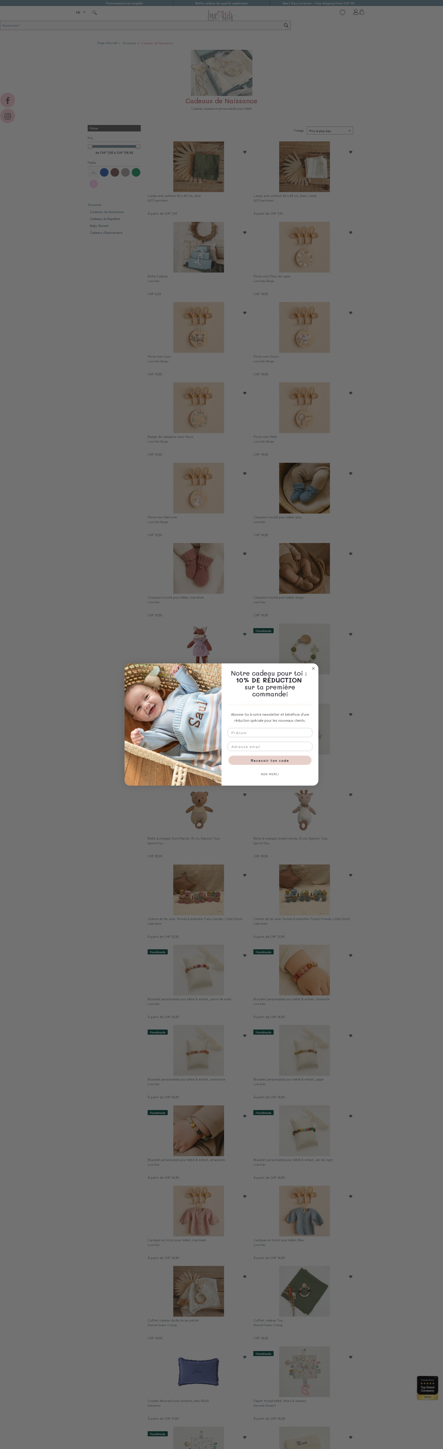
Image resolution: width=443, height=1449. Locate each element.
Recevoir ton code (270, 760)
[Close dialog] (313, 668)
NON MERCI (270, 774)
